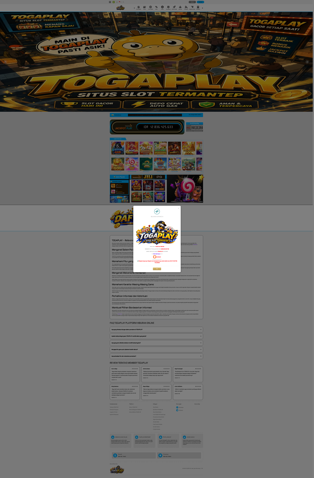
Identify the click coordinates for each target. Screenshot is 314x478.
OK (157, 269)
